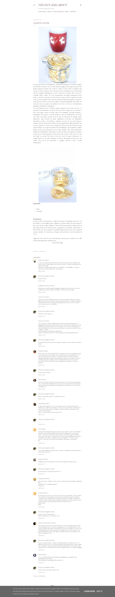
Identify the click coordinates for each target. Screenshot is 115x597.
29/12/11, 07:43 (41, 424)
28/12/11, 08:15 (41, 271)
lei (57, 136)
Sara (39, 554)
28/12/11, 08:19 (41, 281)
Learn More (89, 591)
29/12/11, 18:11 (41, 549)
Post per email (42, 251)
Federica (40, 260)
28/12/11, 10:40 (41, 335)
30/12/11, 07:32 (41, 572)
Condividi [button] (35, 251)
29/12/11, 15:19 (41, 518)
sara (39, 379)
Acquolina (41, 478)
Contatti (73, 11)
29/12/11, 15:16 (41, 507)
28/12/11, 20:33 (41, 389)
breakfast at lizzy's (43, 286)
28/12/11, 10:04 (41, 316)
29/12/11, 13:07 (41, 464)
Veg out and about (52, 5)
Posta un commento (39, 576)
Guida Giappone (58, 11)
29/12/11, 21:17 (41, 562)
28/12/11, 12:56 (41, 346)
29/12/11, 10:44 (41, 454)
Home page (42, 11)
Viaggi (49, 11)
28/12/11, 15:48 (41, 374)
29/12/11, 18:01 (41, 535)
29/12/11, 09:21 (41, 443)
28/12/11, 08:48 (41, 292)
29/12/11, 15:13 (41, 488)
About (67, 11)
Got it (100, 591)
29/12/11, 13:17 (41, 473)
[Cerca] (81, 4)
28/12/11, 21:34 (41, 414)
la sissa (40, 493)
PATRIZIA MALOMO (44, 523)
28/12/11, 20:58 (41, 398)
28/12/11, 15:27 (41, 365)
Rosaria (40, 459)
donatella (41, 403)
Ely (39, 429)
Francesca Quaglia (43, 276)
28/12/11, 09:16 (41, 306)
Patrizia (40, 351)
